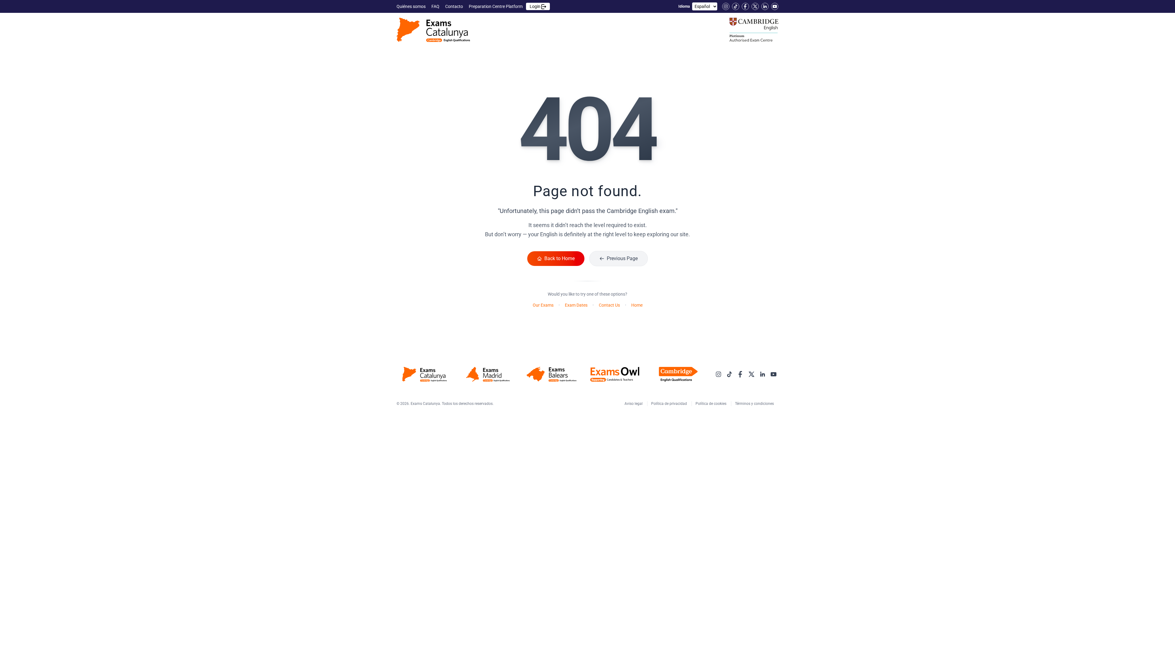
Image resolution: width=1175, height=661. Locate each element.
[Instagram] (725, 6)
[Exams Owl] (615, 374)
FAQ (435, 6)
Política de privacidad (669, 403)
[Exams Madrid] (488, 374)
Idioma (684, 6)
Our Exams (543, 305)
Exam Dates (576, 305)
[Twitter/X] (755, 6)
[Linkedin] (765, 6)
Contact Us (609, 305)
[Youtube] (774, 6)
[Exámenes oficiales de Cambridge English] (433, 30)
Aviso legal (634, 403)
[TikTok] (735, 6)
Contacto (454, 6)
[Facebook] (745, 6)
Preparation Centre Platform (505, 6)
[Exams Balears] (551, 374)
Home (637, 305)
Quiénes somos (412, 6)
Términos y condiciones (755, 403)
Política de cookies (711, 403)
